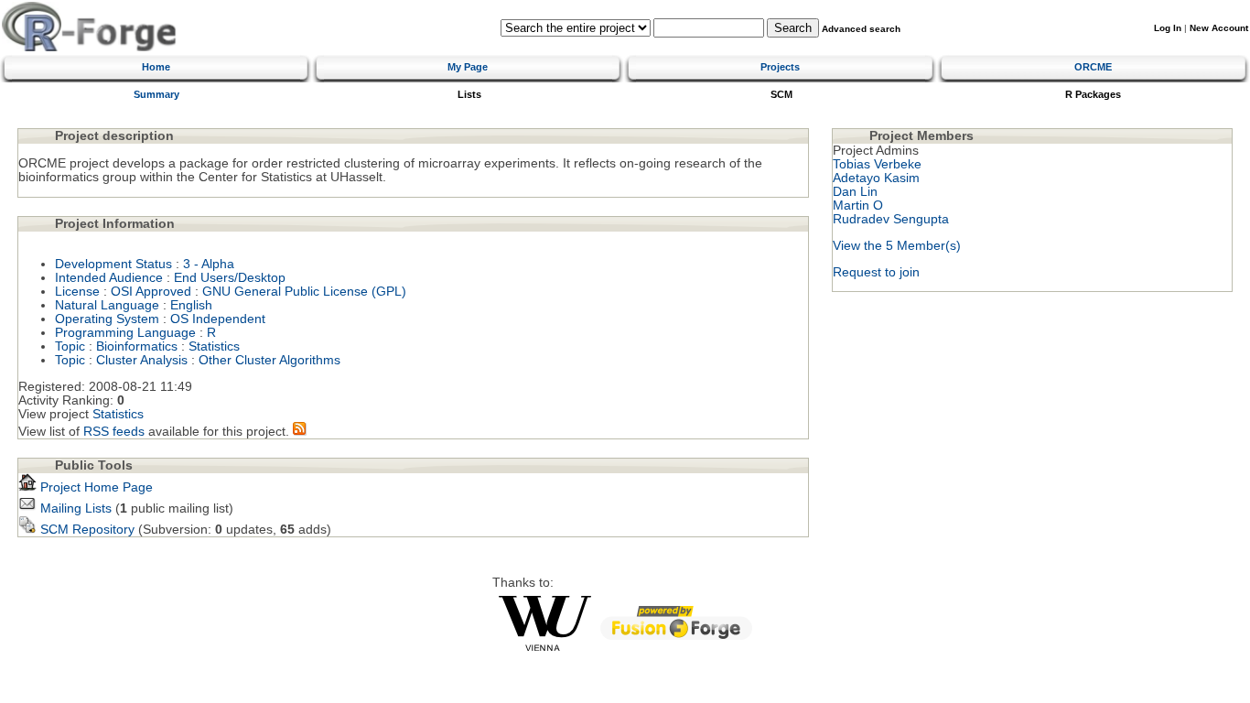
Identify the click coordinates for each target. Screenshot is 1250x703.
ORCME (1093, 66)
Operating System (107, 319)
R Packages (1093, 94)
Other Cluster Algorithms (269, 360)
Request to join (876, 272)
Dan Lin (855, 192)
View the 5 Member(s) (897, 246)
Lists (469, 94)
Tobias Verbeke (877, 164)
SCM (781, 94)
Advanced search (861, 29)
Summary (156, 94)
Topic (70, 346)
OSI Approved (151, 291)
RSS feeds (114, 431)
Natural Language (107, 305)
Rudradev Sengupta (891, 219)
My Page (467, 66)
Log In (1167, 28)
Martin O (858, 205)
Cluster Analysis (142, 360)
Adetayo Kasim (876, 178)
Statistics (214, 346)
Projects (780, 66)
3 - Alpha (208, 264)
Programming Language (125, 333)
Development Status (113, 264)
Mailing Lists (74, 508)
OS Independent (217, 319)
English (191, 305)
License (77, 291)
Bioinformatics (137, 346)
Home (156, 66)
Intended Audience (109, 278)
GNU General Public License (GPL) (304, 291)
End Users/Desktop (230, 278)
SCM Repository (86, 529)
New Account (1219, 28)
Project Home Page (95, 487)
